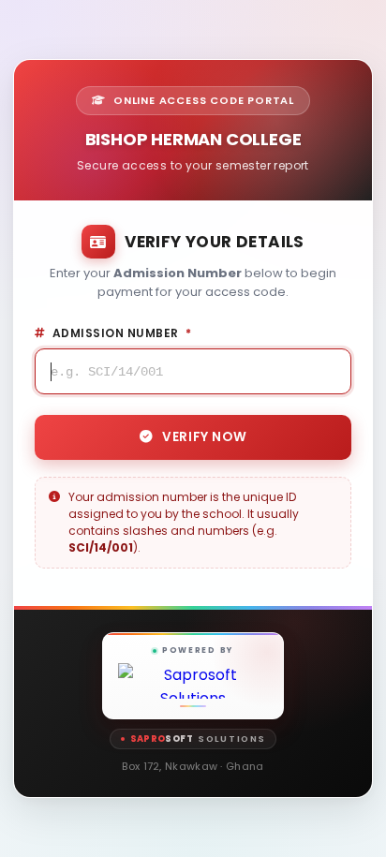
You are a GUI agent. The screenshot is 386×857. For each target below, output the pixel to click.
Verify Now (204, 437)
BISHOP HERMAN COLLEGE (193, 139)
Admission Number (122, 333)
